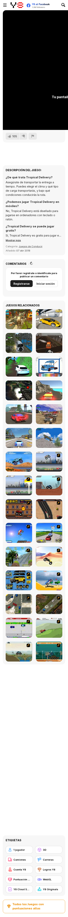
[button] (13, 240)
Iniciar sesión (45, 283)
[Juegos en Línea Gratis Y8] (17, 5)
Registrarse (21, 283)
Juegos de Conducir (30, 246)
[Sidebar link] (5, 5)
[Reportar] (33, 136)
